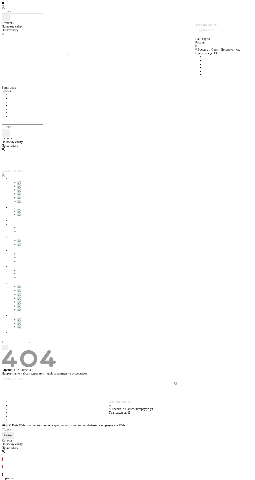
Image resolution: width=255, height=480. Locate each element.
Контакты (8, 398)
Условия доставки (14, 394)
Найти (8, 435)
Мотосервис (10, 387)
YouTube (209, 64)
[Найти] (6, 17)
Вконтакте (210, 56)
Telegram (209, 60)
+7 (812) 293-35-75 (207, 14)
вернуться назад (13, 378)
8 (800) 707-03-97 (207, 7)
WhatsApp (210, 74)
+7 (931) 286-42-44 (222, 17)
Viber (206, 67)
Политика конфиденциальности (200, 384)
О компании (10, 383)
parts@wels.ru (207, 46)
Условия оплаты (13, 391)
